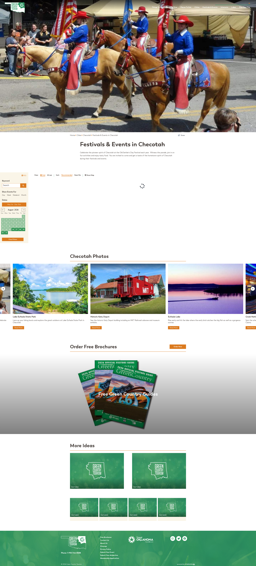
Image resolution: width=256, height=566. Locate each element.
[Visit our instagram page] (173, 538)
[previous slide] (3, 289)
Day (3, 195)
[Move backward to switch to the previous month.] (3, 210)
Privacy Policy (105, 549)
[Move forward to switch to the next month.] (23, 210)
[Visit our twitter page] (179, 538)
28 (20, 229)
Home (73, 135)
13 (16, 223)
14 (20, 223)
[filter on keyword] (23, 185)
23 (3, 229)
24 (6, 229)
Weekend (16, 195)
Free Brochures (106, 537)
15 (23, 223)
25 (9, 229)
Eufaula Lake (174, 316)
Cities (79, 135)
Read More (18, 328)
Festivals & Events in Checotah (105, 135)
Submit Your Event (107, 552)
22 (23, 226)
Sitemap (103, 546)
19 (13, 226)
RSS (24, 175)
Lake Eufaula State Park (24, 316)
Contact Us (104, 540)
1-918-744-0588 (71, 553)
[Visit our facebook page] (185, 538)
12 (13, 223)
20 (17, 226)
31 (6, 233)
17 (6, 226)
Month (23, 195)
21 (20, 226)
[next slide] (253, 289)
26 (13, 229)
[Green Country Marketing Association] (15, 7)
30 (3, 233)
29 (23, 229)
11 (9, 223)
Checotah (87, 135)
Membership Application (109, 558)
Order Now (178, 347)
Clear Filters (12, 239)
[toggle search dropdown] (249, 3)
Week (9, 195)
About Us (103, 543)
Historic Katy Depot (99, 316)
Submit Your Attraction (109, 555)
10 (6, 223)
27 (16, 229)
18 (9, 226)
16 (2, 226)
